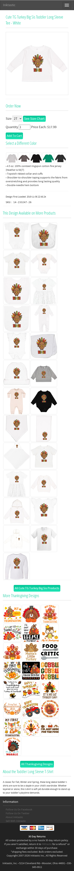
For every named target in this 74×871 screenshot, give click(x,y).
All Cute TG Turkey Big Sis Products (37, 588)
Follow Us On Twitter (17, 813)
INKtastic (47, 844)
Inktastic (9, 5)
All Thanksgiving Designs (37, 764)
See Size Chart (34, 118)
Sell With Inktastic (16, 821)
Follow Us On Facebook (19, 809)
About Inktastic (14, 817)
